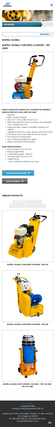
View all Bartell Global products (27, 206)
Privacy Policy (27, 404)
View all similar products (26, 202)
